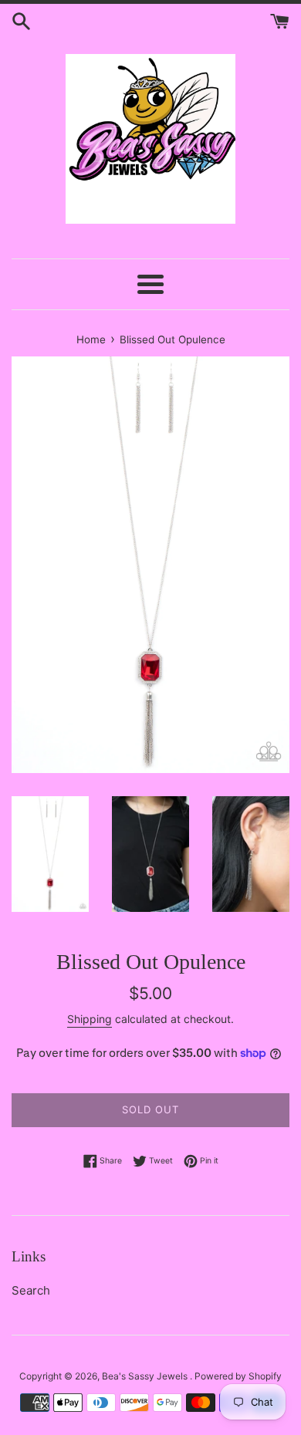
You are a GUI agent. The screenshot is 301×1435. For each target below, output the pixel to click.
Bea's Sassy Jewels (146, 1376)
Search (31, 1290)
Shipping (89, 1018)
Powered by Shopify (238, 1376)
